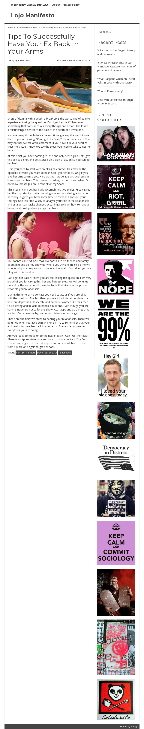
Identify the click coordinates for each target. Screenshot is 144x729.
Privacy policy (71, 4)
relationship (65, 352)
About (56, 4)
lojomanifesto (22, 60)
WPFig (134, 726)
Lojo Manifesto (33, 15)
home (11, 27)
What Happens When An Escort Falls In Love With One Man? (116, 80)
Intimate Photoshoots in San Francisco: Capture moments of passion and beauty (116, 66)
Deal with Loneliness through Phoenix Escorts (115, 101)
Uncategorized (23, 27)
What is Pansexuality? (110, 91)
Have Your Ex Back (47, 352)
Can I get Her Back (25, 352)
